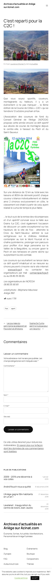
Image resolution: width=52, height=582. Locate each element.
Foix (6, 308)
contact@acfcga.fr (39, 272)
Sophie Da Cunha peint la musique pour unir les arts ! (39, 326)
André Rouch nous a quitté (17, 486)
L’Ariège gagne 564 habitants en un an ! (18, 495)
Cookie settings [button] (21, 578)
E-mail (6, 406)
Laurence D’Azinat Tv (18, 64)
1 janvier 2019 (45, 478)
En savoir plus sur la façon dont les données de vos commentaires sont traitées (24, 448)
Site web (7, 416)
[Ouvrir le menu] (46, 5)
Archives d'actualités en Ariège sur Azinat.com (19, 5)
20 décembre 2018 (44, 506)
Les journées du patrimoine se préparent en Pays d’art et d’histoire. (15, 326)
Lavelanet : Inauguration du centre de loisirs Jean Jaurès (18, 506)
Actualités (34, 64)
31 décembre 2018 (41, 487)
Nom (6, 395)
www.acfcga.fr (15, 269)
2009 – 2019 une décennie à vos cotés (18, 477)
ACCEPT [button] (35, 578)
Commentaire (9, 366)
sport (13, 308)
